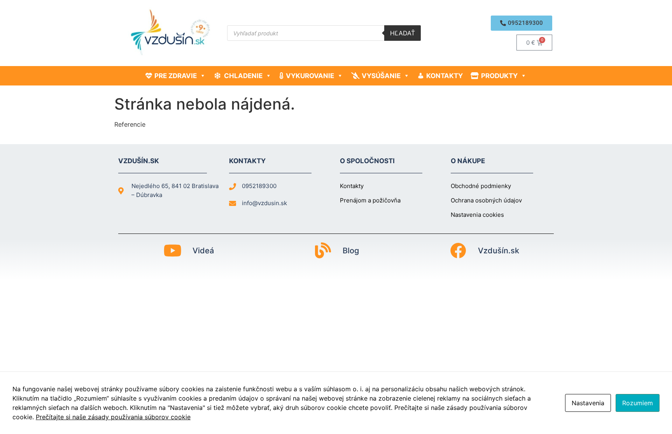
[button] (521, 23)
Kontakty (444, 76)
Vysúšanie (381, 76)
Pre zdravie (175, 76)
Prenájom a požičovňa (370, 200)
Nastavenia (588, 403)
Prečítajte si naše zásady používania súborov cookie (113, 417)
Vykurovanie (310, 76)
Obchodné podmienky (481, 186)
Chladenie (243, 76)
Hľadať (402, 33)
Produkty (499, 76)
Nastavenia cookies (477, 214)
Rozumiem (637, 403)
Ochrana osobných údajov (486, 200)
